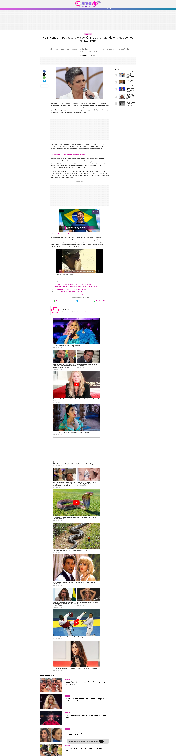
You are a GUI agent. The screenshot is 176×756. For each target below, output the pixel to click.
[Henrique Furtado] (79, 55)
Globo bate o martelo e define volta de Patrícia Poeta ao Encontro (72, 289)
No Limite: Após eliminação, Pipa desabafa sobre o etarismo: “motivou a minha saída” (77, 233)
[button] (125, 4)
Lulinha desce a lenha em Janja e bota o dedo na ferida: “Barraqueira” (131, 96)
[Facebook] (44, 71)
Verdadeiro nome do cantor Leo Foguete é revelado (68, 291)
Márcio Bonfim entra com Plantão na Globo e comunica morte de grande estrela (131, 88)
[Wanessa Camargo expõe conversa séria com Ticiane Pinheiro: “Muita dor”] (51, 735)
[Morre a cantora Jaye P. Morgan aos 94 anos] (122, 83)
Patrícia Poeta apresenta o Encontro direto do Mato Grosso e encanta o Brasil (75, 286)
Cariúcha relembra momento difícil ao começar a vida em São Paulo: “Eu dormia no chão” (86, 700)
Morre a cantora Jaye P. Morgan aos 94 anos (131, 82)
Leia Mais (96, 741)
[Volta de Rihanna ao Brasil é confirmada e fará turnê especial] (51, 718)
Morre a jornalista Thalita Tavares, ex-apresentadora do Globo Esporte (131, 103)
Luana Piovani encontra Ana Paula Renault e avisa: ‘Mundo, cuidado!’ (73, 284)
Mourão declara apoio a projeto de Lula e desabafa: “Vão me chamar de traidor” (130, 74)
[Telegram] (44, 81)
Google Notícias (101, 301)
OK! (101, 741)
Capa (41, 30)
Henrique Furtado (84, 55)
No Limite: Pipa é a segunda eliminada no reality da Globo (68, 154)
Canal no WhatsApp (62, 301)
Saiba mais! (86, 311)
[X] (44, 74)
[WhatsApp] (44, 77)
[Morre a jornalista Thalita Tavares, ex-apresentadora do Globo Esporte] (122, 105)
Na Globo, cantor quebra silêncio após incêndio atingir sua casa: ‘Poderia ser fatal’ (76, 294)
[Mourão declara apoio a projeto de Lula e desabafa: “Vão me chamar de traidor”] (122, 76)
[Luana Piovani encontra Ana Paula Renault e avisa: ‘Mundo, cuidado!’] (51, 685)
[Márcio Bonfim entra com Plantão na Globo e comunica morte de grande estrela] (122, 90)
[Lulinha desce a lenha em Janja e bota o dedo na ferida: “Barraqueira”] (122, 98)
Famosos (44, 30)
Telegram (82, 301)
